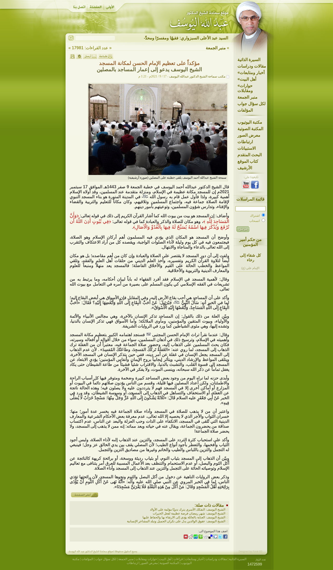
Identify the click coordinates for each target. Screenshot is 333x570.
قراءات (178, 559)
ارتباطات (245, 142)
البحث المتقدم (250, 155)
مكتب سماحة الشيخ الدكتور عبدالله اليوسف (197, 76)
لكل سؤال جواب (252, 103)
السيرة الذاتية (249, 59)
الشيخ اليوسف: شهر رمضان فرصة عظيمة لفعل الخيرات (189, 513)
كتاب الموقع (248, 161)
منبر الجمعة (248, 97)
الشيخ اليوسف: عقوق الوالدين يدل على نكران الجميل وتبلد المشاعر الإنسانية (176, 521)
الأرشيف (245, 168)
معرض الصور (249, 135)
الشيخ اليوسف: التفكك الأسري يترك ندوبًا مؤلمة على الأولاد (187, 509)
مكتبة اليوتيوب (250, 122)
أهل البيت (247, 79)
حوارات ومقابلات (245, 88)
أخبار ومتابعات (251, 72)
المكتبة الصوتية (250, 128)
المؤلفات (245, 110)
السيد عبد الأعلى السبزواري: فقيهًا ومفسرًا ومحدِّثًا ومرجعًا (178, 38)
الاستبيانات (247, 148)
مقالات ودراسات (252, 66)
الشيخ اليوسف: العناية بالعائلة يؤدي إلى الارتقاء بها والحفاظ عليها (184, 517)
